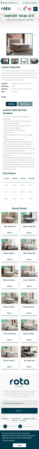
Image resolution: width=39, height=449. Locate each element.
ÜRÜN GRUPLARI (16, 418)
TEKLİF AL (15, 420)
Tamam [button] (19, 445)
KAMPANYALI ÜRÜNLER (30, 418)
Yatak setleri (29, 20)
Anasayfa (9, 20)
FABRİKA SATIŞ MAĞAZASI (9, 2)
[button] (19, 9)
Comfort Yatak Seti (16, 89)
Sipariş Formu (25, 104)
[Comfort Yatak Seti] (19, 44)
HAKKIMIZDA (5, 418)
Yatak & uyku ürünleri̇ (17, 84)
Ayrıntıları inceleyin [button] (8, 440)
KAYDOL (18, 411)
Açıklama (11, 104)
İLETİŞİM (23, 420)
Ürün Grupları (19, 20)
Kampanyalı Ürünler (31, 3)
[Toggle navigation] (35, 9)
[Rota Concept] (5, 9)
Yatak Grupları (27, 89)
